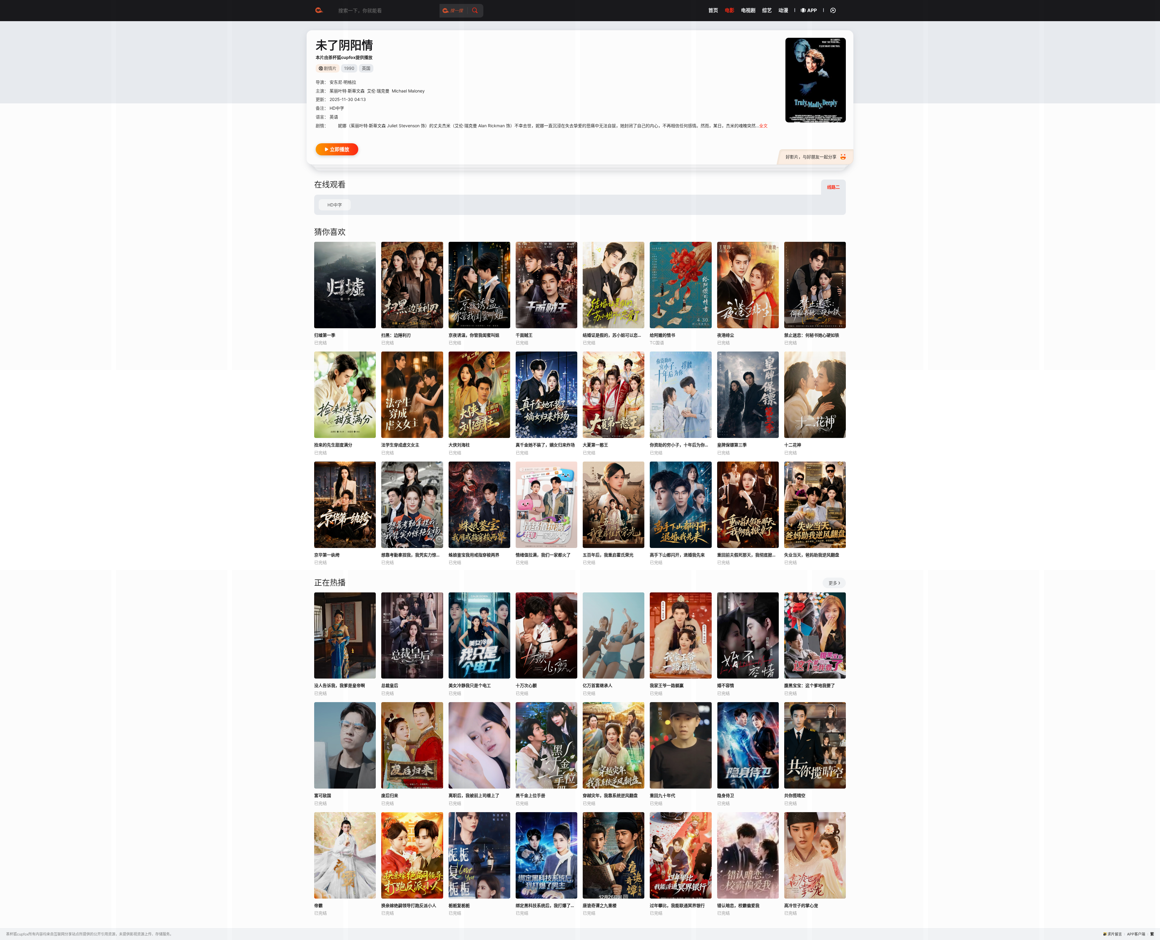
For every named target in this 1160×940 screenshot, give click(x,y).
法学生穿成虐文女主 (400, 444)
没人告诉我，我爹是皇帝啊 (339, 685)
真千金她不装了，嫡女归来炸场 (545, 444)
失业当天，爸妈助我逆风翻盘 (811, 554)
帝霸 (318, 905)
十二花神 (792, 444)
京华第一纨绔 (327, 554)
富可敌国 (322, 795)
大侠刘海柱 (459, 444)
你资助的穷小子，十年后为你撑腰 (680, 444)
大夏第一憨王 (595, 444)
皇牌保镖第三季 (732, 444)
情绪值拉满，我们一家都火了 (543, 554)
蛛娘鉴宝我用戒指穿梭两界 (474, 554)
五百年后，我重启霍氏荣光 (608, 554)
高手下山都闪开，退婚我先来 (677, 554)
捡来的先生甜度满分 (333, 444)
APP (812, 10)
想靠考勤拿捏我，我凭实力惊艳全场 (412, 554)
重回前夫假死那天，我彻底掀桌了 (748, 554)
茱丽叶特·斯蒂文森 (347, 90)
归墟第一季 (324, 335)
